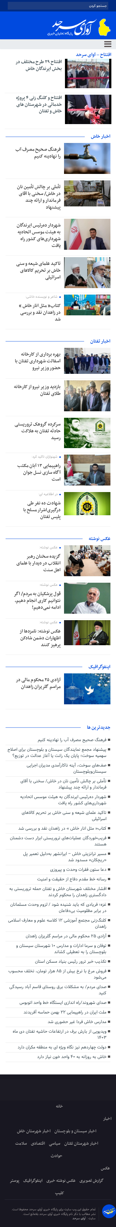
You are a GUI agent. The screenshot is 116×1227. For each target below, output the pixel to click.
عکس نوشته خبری (60, 1180)
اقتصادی (38, 1143)
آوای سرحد (79, 1218)
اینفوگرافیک (32, 1180)
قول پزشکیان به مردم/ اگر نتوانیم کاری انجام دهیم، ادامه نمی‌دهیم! (37, 600)
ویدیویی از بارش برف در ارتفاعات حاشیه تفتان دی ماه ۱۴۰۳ (59, 1034)
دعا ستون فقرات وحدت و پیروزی (78, 869)
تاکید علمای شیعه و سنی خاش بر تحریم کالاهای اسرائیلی (38, 270)
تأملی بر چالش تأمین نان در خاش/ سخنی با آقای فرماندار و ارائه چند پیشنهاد (39, 197)
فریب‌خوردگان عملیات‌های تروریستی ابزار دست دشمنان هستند (58, 841)
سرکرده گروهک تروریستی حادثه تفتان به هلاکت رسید (38, 431)
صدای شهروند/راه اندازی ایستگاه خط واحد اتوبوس (62, 1002)
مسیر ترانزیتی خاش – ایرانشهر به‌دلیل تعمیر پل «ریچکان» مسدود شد (64, 857)
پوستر (14, 1180)
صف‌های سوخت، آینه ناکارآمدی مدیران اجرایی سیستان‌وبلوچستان (66, 768)
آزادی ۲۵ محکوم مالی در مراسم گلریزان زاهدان (38, 683)
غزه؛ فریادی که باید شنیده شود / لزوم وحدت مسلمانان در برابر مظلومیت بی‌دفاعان (58, 907)
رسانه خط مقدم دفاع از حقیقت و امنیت (71, 879)
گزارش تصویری (91, 1180)
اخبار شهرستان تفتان (81, 1143)
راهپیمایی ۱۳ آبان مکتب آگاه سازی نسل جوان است (39, 472)
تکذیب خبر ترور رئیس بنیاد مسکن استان (70, 961)
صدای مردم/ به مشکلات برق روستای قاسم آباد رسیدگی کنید (57, 990)
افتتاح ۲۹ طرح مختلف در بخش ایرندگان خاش (38, 65)
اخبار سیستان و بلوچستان (75, 1131)
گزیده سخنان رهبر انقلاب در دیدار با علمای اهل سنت (38, 563)
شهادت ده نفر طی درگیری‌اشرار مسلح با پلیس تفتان (42, 510)
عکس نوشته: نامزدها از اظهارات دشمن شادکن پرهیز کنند (40, 638)
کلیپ (59, 1193)
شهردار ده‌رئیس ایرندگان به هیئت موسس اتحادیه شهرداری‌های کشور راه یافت (39, 235)
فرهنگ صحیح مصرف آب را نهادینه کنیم (38, 152)
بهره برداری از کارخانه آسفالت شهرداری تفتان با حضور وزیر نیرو (38, 361)
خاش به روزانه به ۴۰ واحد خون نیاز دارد (71, 1057)
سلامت (21, 1143)
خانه (59, 1106)
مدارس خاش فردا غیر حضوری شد (77, 1022)
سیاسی (54, 1143)
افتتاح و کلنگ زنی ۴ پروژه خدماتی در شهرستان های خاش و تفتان (39, 104)
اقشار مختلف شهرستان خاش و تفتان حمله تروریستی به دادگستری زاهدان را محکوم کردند (57, 892)
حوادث (56, 1156)
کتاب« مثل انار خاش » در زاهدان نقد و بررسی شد (40, 312)
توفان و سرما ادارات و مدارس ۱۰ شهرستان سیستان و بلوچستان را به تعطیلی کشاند (61, 949)
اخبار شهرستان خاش (33, 1131)
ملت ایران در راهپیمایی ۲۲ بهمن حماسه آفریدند (65, 1012)
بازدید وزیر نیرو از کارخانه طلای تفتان (37, 390)
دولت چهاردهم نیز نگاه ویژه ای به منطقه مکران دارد (62, 1047)
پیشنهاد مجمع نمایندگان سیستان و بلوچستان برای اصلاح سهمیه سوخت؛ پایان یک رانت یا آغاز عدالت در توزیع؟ (56, 752)
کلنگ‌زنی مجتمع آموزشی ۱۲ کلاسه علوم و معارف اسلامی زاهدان (57, 923)
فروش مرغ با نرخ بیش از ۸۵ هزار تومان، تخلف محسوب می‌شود (57, 974)
